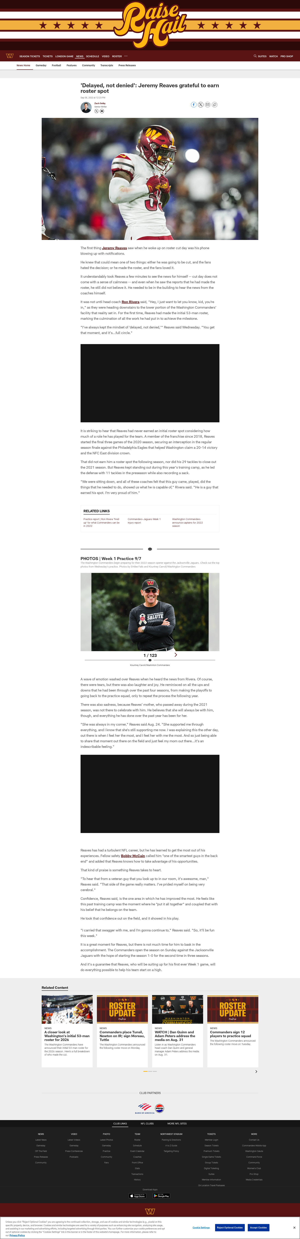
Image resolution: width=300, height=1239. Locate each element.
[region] (150, 1228)
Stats (137, 1168)
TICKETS (211, 1134)
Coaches (137, 1157)
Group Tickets (211, 1162)
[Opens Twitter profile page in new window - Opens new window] (96, 111)
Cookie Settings (201, 1227)
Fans (106, 1162)
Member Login (211, 1140)
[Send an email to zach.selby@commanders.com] (102, 111)
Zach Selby (99, 103)
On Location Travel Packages (211, 1185)
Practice (106, 1151)
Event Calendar (137, 1151)
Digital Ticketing (211, 1168)
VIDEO (74, 1134)
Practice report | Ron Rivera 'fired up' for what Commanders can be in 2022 (101, 522)
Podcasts (74, 1157)
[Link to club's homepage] (10, 56)
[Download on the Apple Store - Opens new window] (137, 1196)
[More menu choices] (125, 56)
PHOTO (106, 1134)
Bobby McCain (133, 856)
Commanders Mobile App (254, 1145)
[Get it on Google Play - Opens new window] (161, 1197)
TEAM (137, 1134)
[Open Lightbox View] (150, 622)
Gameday (40, 1145)
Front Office (137, 1162)
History (137, 1179)
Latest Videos (74, 1140)
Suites (211, 1174)
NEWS (41, 1134)
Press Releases (41, 1157)
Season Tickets (212, 1145)
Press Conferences (74, 1151)
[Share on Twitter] (200, 106)
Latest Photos (106, 1140)
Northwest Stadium (171, 1134)
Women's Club (254, 1168)
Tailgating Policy (171, 1151)
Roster (137, 1140)
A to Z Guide (171, 1145)
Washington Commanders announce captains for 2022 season (187, 522)
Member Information (211, 1179)
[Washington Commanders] (150, 1212)
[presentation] (257, 1072)
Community (41, 1162)
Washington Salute (254, 1151)
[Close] (294, 1228)
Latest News (41, 1140)
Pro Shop (254, 1174)
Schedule (137, 1145)
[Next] (176, 655)
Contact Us (254, 1140)
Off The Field (41, 1151)
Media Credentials (254, 1179)
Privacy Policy (17, 1235)
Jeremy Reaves (114, 248)
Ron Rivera (130, 302)
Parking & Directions (171, 1140)
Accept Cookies (258, 1227)
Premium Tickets (211, 1151)
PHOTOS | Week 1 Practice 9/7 (111, 558)
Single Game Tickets (211, 1157)
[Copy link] (214, 105)
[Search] (255, 56)
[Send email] (207, 106)
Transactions (137, 1174)
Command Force (254, 1157)
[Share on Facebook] (194, 106)
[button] (150, 383)
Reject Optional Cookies (230, 1227)
